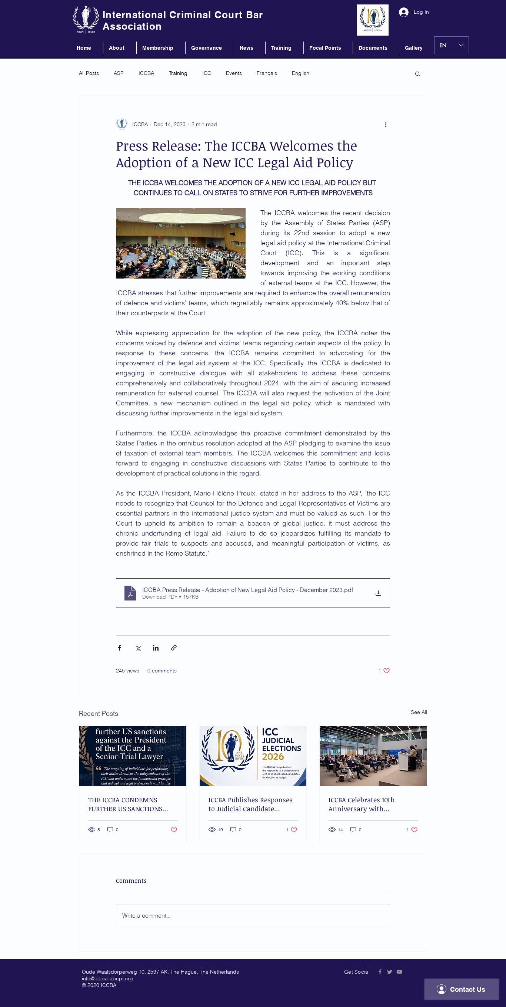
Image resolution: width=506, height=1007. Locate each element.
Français (267, 73)
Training (178, 73)
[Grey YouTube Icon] (399, 971)
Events (234, 73)
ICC (206, 73)
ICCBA (146, 73)
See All (419, 712)
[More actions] (385, 124)
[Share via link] (173, 647)
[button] (417, 73)
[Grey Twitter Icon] (389, 971)
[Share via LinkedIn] (155, 647)
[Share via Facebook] (119, 647)
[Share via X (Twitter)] (137, 647)
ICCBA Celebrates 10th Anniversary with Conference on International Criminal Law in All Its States (372, 804)
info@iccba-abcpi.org (107, 978)
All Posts (89, 73)
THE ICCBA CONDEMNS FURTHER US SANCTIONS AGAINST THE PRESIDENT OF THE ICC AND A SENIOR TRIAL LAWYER (132, 804)
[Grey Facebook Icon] (380, 971)
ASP (119, 73)
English (300, 73)
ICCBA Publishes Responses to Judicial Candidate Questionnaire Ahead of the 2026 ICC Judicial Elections (252, 804)
